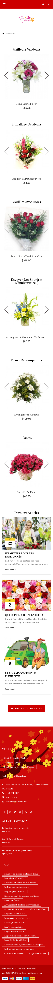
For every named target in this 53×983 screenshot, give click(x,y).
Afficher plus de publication (26, 709)
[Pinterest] (9, 812)
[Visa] (5, 978)
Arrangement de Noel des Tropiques (21, 904)
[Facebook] (4, 812)
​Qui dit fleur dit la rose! (24, 615)
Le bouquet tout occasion (16, 887)
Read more (10, 569)
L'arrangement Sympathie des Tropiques (23, 944)
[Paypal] (19, 978)
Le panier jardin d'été (14, 913)
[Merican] (26, 978)
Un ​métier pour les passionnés (19, 555)
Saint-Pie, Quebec (12, 762)
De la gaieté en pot (26, 103)
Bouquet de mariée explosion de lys (21, 874)
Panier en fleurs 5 (12, 900)
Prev (6, 75)
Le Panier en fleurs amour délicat (20, 882)
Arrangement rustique (26, 414)
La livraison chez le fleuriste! (15, 828)
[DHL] (32, 978)
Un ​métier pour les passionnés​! (17, 850)
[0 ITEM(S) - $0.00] (49, 4)
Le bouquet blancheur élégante (19, 949)
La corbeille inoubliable (15, 940)
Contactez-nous (9, 969)
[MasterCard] (12, 978)
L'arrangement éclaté (14, 922)
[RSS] (26, 812)
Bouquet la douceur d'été (26, 178)
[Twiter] (15, 812)
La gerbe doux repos (14, 931)
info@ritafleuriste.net (16, 801)
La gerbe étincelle (37, 953)
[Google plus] (20, 812)
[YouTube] (31, 812)
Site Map (21, 969)
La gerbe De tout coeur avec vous (20, 935)
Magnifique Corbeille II (15, 878)
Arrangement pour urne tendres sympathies (25, 909)
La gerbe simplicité (13, 927)
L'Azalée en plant (26, 492)
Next (46, 75)
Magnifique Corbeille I (14, 891)
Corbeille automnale (13, 953)
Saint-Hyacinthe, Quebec (16, 758)
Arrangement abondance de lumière (26, 337)
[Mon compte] (43, 4)
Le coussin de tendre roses (17, 918)
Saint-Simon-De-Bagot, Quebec (19, 767)
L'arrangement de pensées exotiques (21, 896)
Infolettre (31, 969)
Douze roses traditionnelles (26, 256)
